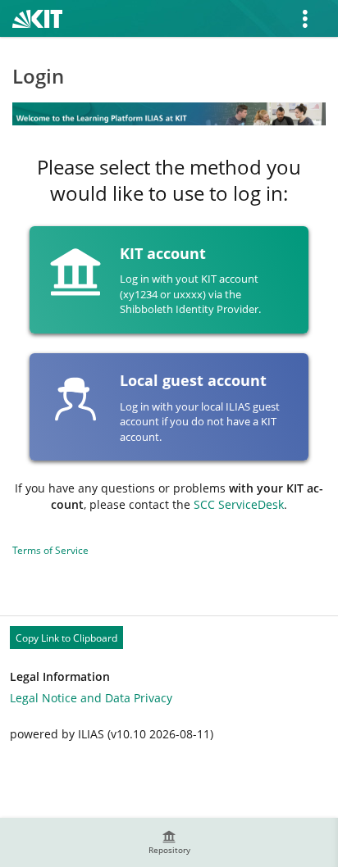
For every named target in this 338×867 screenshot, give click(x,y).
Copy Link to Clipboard (66, 638)
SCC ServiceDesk (239, 504)
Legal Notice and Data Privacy (91, 698)
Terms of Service (50, 550)
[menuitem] (169, 842)
